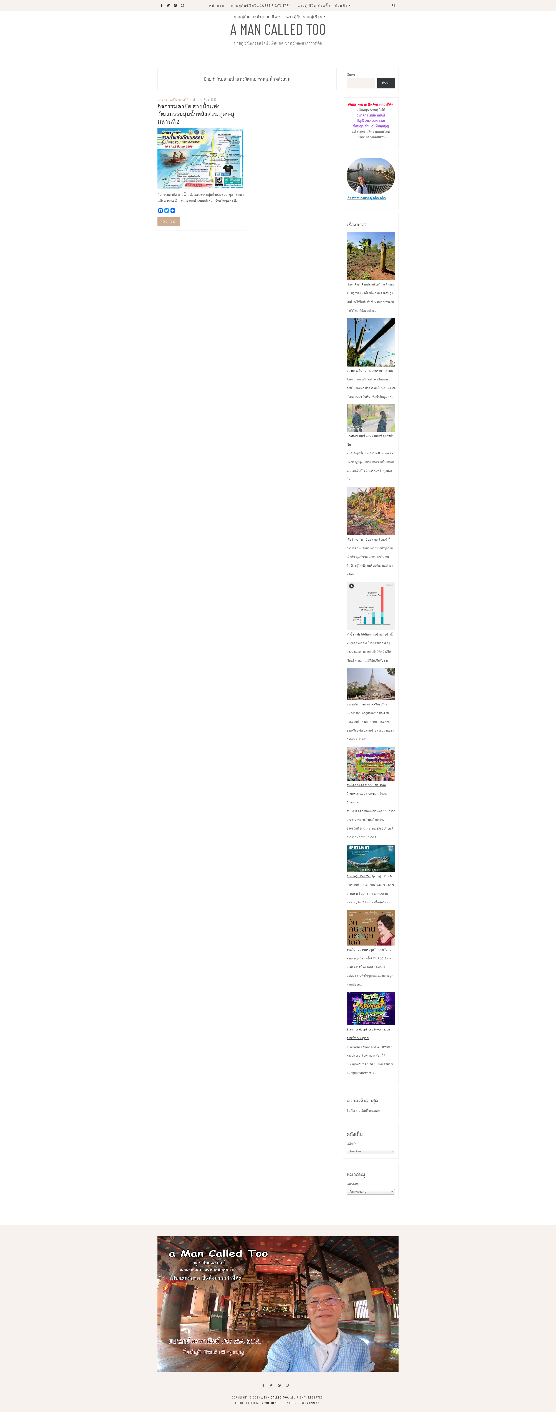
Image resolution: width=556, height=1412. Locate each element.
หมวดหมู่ (353, 1184)
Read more (168, 221)
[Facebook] (263, 1385)
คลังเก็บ (352, 1144)
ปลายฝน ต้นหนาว (358, 370)
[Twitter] (271, 1385)
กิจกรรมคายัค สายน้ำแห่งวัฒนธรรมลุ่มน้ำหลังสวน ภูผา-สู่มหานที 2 (195, 114)
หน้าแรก (217, 5)
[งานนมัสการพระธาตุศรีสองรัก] (371, 684)
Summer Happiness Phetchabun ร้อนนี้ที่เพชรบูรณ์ (368, 1034)
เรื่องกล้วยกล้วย (357, 284)
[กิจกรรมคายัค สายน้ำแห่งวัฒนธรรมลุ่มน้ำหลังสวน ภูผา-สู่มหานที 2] (200, 159)
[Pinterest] (279, 1385)
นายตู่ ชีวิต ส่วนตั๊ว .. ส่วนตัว (322, 5)
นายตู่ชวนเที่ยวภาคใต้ (173, 99)
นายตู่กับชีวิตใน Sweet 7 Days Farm (261, 5)
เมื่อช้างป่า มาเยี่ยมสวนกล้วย (365, 539)
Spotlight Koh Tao (359, 876)
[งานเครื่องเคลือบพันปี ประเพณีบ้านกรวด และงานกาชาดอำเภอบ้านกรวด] (371, 764)
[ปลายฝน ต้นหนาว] (371, 342)
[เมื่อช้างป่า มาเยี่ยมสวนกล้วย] (371, 511)
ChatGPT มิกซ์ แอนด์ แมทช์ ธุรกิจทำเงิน (370, 440)
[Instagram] (287, 1385)
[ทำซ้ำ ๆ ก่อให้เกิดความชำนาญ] (371, 606)
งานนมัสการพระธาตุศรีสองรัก (366, 704)
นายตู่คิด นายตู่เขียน (304, 16)
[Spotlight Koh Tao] (371, 858)
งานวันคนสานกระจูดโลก (363, 949)
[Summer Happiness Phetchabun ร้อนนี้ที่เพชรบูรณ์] (371, 1008)
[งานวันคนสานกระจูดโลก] (371, 928)
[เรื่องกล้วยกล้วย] (371, 256)
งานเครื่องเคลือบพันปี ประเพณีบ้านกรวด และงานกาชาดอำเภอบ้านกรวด (367, 793)
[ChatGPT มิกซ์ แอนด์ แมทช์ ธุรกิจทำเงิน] (371, 418)
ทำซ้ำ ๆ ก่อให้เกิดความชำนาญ (366, 634)
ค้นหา (351, 75)
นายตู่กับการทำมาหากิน (255, 16)
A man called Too (278, 29)
